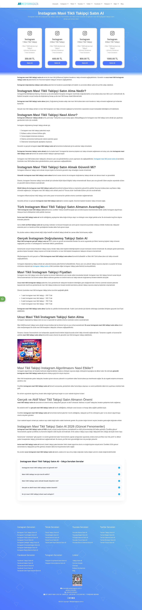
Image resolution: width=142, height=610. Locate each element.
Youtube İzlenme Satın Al (80, 537)
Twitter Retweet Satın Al (107, 540)
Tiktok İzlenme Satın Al (52, 537)
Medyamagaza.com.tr (76, 601)
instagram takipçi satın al (41, 266)
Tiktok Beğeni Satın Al (51, 535)
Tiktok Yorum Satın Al (51, 540)
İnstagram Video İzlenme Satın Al (27, 537)
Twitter (89, 4)
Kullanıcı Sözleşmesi (78, 568)
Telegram (107, 4)
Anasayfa (55, 4)
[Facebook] (70, 598)
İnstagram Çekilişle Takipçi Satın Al (28, 542)
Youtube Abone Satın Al (79, 532)
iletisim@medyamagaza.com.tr (72, 588)
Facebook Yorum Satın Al (25, 568)
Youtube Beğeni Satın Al (79, 535)
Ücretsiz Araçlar (77, 563)
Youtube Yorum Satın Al (79, 540)
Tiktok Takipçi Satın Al (52, 532)
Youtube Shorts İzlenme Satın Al (82, 542)
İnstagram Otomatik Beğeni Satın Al (28, 545)
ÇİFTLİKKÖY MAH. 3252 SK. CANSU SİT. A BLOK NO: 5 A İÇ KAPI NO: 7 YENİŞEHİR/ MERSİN (72, 594)
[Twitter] (69, 598)
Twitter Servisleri (107, 527)
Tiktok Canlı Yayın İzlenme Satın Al (55, 542)
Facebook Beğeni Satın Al (25, 563)
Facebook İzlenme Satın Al (25, 565)
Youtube (80, 4)
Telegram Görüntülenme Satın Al (55, 563)
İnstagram (63, 4)
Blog (122, 4)
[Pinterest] (74, 598)
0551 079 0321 (71, 590)
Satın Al (30, 63)
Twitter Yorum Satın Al (107, 542)
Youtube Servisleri (80, 527)
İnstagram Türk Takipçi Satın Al (27, 532)
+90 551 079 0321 (71, 592)
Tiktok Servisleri (52, 527)
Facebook (97, 4)
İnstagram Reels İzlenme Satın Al (27, 550)
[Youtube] (72, 598)
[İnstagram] (68, 598)
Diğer (115, 4)
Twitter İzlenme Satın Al (107, 537)
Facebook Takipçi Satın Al (25, 560)
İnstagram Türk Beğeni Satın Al (27, 535)
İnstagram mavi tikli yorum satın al (105, 159)
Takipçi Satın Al (77, 560)
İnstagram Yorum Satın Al (25, 540)
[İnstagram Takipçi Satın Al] (28, 4)
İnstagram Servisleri (26, 527)
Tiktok (72, 4)
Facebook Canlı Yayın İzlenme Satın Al (29, 570)
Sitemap (75, 565)
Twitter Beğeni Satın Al (107, 535)
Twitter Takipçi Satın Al (107, 532)
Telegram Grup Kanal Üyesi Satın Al (55, 560)
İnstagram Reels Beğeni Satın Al (27, 547)
